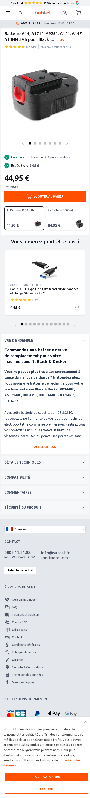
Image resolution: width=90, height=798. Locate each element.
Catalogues (19, 629)
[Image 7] (60, 143)
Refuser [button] (46, 789)
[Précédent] (22, 143)
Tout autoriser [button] (46, 776)
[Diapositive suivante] (74, 324)
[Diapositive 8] (51, 324)
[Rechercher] (20, 13)
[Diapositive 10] (60, 324)
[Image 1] (29, 143)
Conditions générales (26, 644)
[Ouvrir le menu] (9, 13)
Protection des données (27, 674)
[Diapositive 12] (68, 324)
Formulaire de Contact (55, 558)
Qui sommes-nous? (24, 599)
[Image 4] (45, 143)
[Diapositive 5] (39, 324)
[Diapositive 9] (55, 324)
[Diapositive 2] (26, 324)
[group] (14, 47)
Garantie (17, 659)
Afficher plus (45, 446)
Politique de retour (24, 652)
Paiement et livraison (25, 614)
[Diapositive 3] (30, 324)
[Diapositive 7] (47, 324)
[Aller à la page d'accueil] (42, 11)
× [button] (85, 722)
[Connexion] (64, 13)
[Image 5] (50, 143)
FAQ (14, 607)
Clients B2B (19, 622)
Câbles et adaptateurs (25, 285)
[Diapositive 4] (34, 324)
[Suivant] (67, 143)
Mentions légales (23, 682)
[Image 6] (55, 143)
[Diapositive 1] (22, 324)
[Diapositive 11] (64, 324)
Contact (17, 637)
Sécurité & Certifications (28, 667)
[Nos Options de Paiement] (16, 714)
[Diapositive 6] (43, 324)
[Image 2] (34, 143)
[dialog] (45, 757)
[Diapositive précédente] (15, 324)
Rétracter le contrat (20, 570)
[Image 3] (39, 143)
